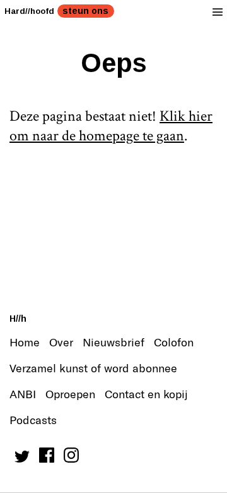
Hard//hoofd (29, 11)
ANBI (22, 394)
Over (61, 342)
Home (24, 342)
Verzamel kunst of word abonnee (93, 368)
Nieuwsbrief (113, 342)
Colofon (174, 342)
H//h (17, 318)
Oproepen (70, 394)
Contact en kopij (146, 394)
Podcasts (33, 420)
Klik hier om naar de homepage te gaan (110, 125)
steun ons (85, 11)
